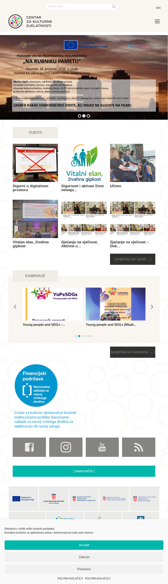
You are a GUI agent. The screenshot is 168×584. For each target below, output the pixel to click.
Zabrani (84, 557)
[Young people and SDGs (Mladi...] (52, 304)
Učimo (115, 186)
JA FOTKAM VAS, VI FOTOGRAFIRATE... (101, 326)
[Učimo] (132, 163)
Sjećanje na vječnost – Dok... (129, 244)
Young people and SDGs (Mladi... (48, 324)
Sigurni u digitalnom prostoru (30, 188)
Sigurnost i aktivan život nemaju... (82, 188)
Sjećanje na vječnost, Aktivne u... (79, 244)
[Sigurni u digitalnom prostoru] (35, 163)
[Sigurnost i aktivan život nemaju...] (84, 163)
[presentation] (14, 306)
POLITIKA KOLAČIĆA (70, 578)
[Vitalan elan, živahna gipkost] (35, 219)
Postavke (84, 569)
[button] (157, 21)
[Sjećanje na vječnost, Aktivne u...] (84, 219)
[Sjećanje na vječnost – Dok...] (132, 219)
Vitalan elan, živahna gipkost (31, 244)
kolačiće (21, 532)
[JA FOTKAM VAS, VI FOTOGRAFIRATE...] (115, 304)
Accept (84, 545)
